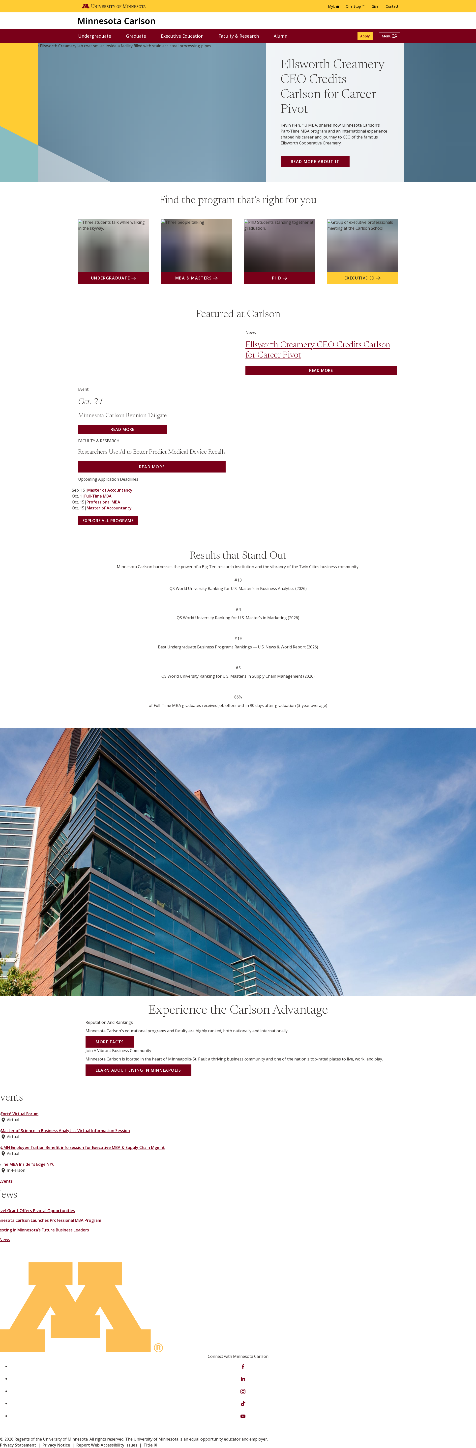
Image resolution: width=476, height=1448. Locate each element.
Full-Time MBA (98, 496)
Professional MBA (103, 502)
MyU (334, 7)
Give (375, 6)
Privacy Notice (56, 1445)
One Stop (356, 7)
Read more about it (315, 161)
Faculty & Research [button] (241, 36)
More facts (110, 1042)
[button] (389, 36)
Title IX (150, 1445)
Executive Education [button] (185, 36)
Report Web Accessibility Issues (106, 1445)
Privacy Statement (18, 1445)
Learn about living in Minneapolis (138, 1070)
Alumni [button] (284, 36)
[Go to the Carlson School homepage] (116, 20)
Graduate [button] (139, 36)
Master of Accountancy (109, 490)
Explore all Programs (108, 520)
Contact (392, 6)
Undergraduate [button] (97, 36)
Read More (152, 467)
